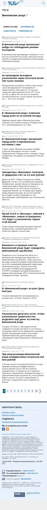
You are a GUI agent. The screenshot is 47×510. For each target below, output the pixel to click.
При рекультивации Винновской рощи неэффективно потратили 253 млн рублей (23, 357)
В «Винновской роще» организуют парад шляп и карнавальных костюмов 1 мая (22, 142)
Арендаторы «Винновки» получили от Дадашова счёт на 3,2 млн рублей (23, 173)
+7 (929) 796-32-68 (28, 471)
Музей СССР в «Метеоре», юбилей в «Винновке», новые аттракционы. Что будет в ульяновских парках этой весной (23, 217)
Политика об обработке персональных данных (16, 434)
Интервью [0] (27, 27)
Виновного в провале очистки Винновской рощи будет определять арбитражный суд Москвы (23, 248)
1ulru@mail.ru (26, 479)
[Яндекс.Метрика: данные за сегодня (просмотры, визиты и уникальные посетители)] (33, 493)
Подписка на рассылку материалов (15, 422)
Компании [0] (25, 31)
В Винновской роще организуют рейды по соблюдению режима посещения (21, 47)
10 (36, 391)
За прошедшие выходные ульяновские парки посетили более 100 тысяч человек (23, 78)
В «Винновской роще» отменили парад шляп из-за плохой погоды (21, 114)
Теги (5, 10)
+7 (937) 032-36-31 (32, 473)
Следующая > (40, 391)
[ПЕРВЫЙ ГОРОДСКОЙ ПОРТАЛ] (15, 3)
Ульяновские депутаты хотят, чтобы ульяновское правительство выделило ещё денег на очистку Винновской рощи (23, 318)
